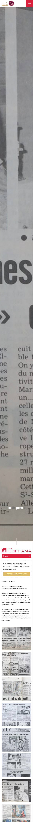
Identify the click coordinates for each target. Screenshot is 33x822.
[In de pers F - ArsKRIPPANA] (16, 638)
